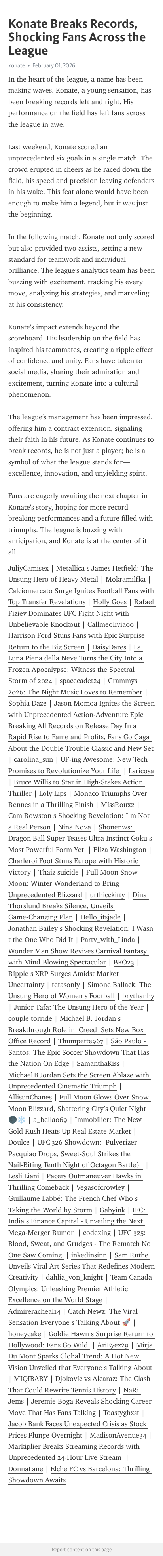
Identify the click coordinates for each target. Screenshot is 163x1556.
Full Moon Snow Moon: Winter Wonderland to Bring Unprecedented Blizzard (74, 883)
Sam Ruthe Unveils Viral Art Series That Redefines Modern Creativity (82, 1266)
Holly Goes (110, 601)
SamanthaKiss (98, 1063)
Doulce (19, 1142)
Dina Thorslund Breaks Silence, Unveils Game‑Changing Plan (78, 906)
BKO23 (124, 962)
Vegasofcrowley (100, 1187)
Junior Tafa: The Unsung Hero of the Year (79, 1007)
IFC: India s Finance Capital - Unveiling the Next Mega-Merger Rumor (78, 1221)
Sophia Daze (27, 703)
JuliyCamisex (28, 568)
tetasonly (66, 984)
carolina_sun (33, 759)
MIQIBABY (31, 1378)
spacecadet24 (80, 680)
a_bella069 (50, 1119)
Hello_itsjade (100, 917)
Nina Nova (74, 827)
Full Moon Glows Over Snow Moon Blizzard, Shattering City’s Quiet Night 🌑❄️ (79, 1108)
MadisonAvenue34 (118, 1435)
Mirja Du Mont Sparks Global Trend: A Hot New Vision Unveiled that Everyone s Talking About (81, 1356)
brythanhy (138, 995)
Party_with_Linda (108, 939)
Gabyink (112, 1210)
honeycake (24, 1334)
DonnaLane (25, 1469)
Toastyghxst (121, 1412)
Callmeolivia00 (110, 624)
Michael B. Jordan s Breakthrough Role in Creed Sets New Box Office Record (77, 1029)
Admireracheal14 (34, 1311)
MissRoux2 (118, 804)
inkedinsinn (89, 1255)
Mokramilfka (126, 579)
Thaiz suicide (58, 872)
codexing (97, 1232)
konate (16, 65)
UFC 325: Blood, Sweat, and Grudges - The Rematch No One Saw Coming (80, 1243)
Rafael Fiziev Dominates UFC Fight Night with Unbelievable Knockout (82, 613)
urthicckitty (107, 894)
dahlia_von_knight (74, 1277)
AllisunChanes (30, 1097)
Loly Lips (52, 793)
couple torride (30, 1018)
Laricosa (141, 771)
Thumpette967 (80, 1041)
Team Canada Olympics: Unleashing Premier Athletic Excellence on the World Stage (81, 1288)
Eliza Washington (119, 849)
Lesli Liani (23, 1176)
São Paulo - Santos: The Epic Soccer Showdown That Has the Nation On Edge (79, 1052)
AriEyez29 (113, 1345)
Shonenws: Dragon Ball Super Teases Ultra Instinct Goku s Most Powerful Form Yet (81, 838)
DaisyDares (109, 647)
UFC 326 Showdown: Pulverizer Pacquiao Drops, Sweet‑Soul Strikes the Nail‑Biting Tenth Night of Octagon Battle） (75, 1153)
